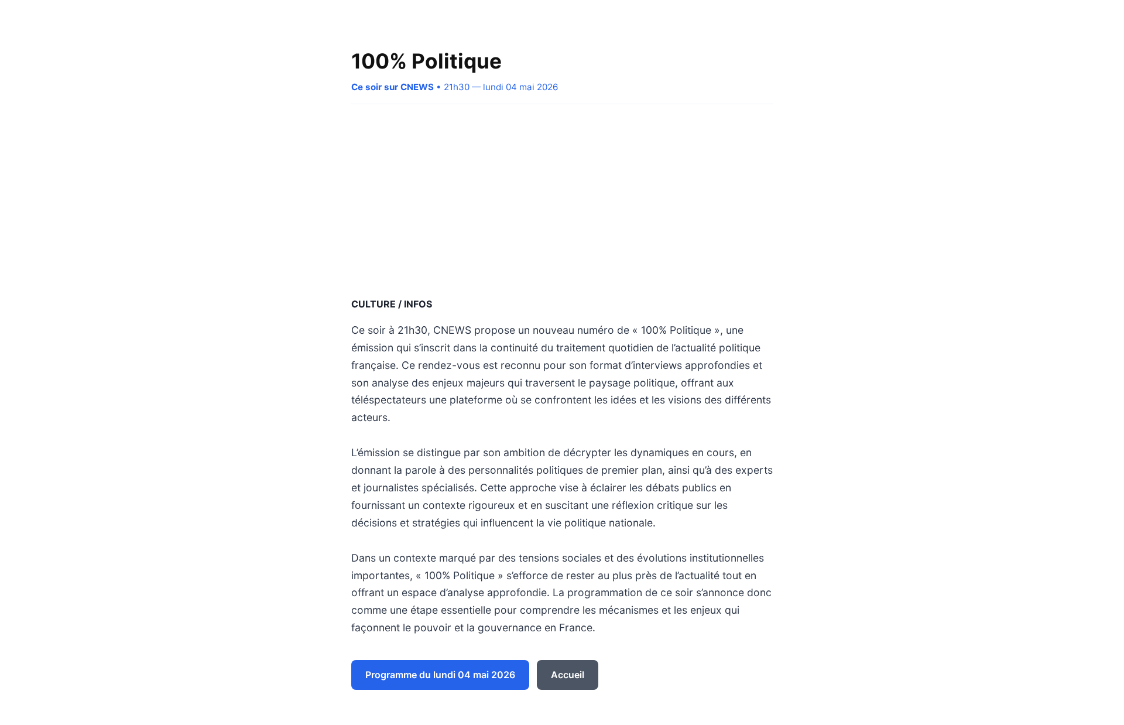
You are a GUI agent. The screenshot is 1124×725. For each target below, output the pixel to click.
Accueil (567, 674)
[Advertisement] (562, 200)
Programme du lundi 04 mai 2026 (440, 674)
